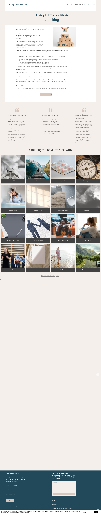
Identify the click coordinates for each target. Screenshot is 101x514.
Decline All (90, 512)
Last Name (15, 485)
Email (7, 489)
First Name (8, 485)
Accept (96, 512)
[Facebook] (52, 500)
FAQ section (16, 477)
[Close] (99, 512)
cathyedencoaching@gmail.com (15, 506)
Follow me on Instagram (50, 276)
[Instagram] (55, 500)
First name (55, 482)
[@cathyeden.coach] (59, 275)
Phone (14, 489)
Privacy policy (26, 512)
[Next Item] (97, 374)
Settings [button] (84, 512)
